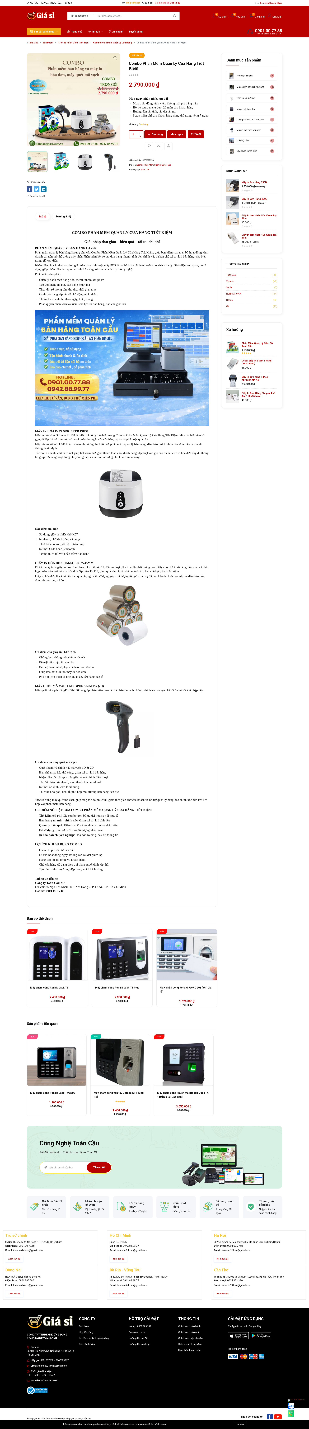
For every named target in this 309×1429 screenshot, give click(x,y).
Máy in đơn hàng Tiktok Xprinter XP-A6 (255, 378)
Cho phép (240, 1424)
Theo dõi (99, 1167)
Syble (229, 287)
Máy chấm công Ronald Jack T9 (49, 987)
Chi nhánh (117, 31)
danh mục (44, 31)
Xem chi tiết (172, 3)
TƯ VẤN (196, 134)
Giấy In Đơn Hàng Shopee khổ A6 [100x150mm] (258, 395)
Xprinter (230, 281)
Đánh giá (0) (63, 216)
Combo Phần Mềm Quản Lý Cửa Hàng (112, 42)
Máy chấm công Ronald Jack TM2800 (52, 1092)
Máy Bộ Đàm (243, 140)
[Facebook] (270, 1416)
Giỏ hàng (157, 134)
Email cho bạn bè (37, 196)
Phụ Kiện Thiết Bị (245, 75)
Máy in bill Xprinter (246, 109)
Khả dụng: (134, 124)
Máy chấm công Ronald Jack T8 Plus (117, 987)
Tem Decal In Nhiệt (246, 98)
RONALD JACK (233, 293)
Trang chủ (76, 31)
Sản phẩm (48, 42)
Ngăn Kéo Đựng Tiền (247, 151)
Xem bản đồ (14, 1259)
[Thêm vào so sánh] (159, 146)
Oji (227, 306)
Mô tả (42, 216)
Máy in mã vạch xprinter (249, 130)
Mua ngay (177, 134)
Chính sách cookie (157, 1424)
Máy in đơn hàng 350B (254, 182)
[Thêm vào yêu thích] (149, 146)
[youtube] (278, 1416)
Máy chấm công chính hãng (250, 87)
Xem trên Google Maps (271, 3)
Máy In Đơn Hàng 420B (254, 198)
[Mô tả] (168, 146)
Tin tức (96, 31)
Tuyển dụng (136, 31)
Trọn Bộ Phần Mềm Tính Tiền (73, 42)
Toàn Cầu (145, 169)
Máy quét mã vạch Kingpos (250, 119)
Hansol (229, 300)
